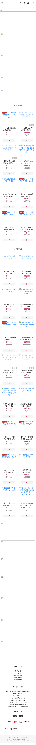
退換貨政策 (18, 677)
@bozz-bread (21, 700)
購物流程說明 (18, 675)
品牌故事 (18, 671)
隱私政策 (18, 673)
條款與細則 (18, 680)
